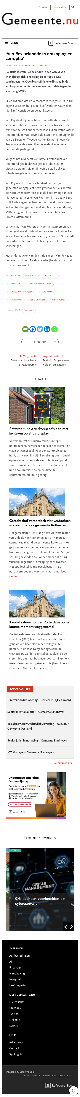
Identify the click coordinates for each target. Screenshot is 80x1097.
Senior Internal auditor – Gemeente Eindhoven (36, 712)
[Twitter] (40, 329)
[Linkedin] (47, 329)
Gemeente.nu (40, 21)
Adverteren (16, 1042)
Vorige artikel (30, 356)
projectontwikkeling (22, 292)
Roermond (48, 292)
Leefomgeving (18, 985)
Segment (11, 850)
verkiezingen (37, 300)
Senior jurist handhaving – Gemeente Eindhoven (37, 740)
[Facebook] (32, 329)
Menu (14, 43)
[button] (66, 926)
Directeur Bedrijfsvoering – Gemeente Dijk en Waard (39, 700)
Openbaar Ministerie (39, 284)
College (28, 310)
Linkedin (14, 1020)
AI (10, 961)
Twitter (13, 1014)
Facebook (15, 1008)
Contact (44, 7)
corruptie (30, 276)
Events (13, 1025)
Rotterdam (16, 300)
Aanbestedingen (19, 955)
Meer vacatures (63, 763)
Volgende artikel (51, 356)
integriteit (50, 276)
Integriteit (15, 979)
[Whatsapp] (54, 329)
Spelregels (15, 1054)
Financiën (15, 967)
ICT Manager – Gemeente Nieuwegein (30, 752)
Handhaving (17, 973)
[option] (40, 889)
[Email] (25, 329)
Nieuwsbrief (60, 7)
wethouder (58, 300)
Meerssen (15, 284)
